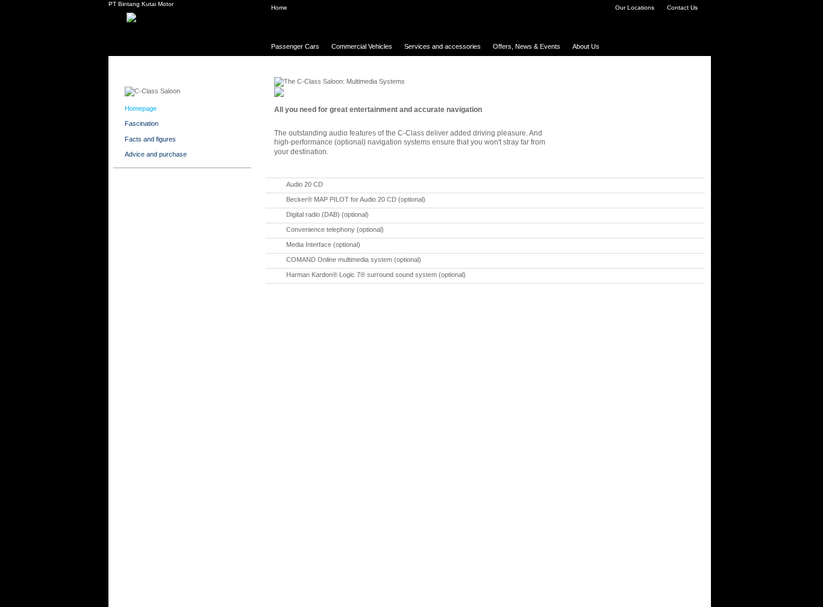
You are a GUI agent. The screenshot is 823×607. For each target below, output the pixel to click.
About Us (585, 46)
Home (279, 7)
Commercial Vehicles (361, 46)
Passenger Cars (295, 46)
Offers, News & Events (526, 46)
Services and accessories (442, 46)
